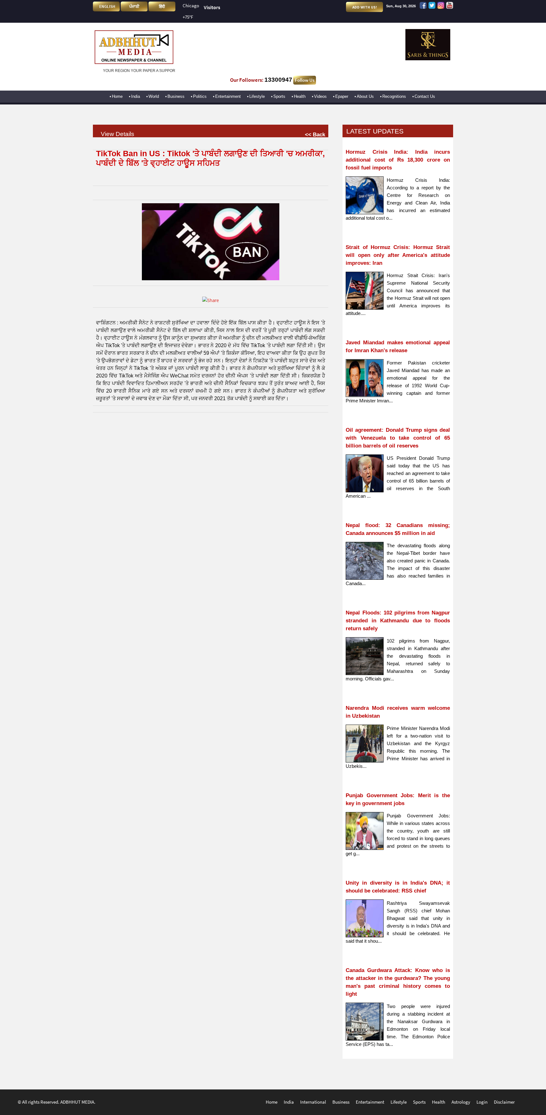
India (135, 96)
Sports (279, 96)
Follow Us (304, 80)
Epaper (341, 96)
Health (300, 96)
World (154, 96)
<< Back (315, 134)
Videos (320, 96)
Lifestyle (257, 96)
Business (176, 96)
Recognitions (394, 96)
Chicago (191, 6)
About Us (365, 96)
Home (117, 96)
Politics (200, 96)
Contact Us (425, 96)
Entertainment (228, 96)
